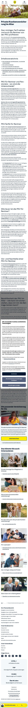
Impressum (11, 363)
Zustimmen (14, 374)
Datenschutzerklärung (9, 359)
